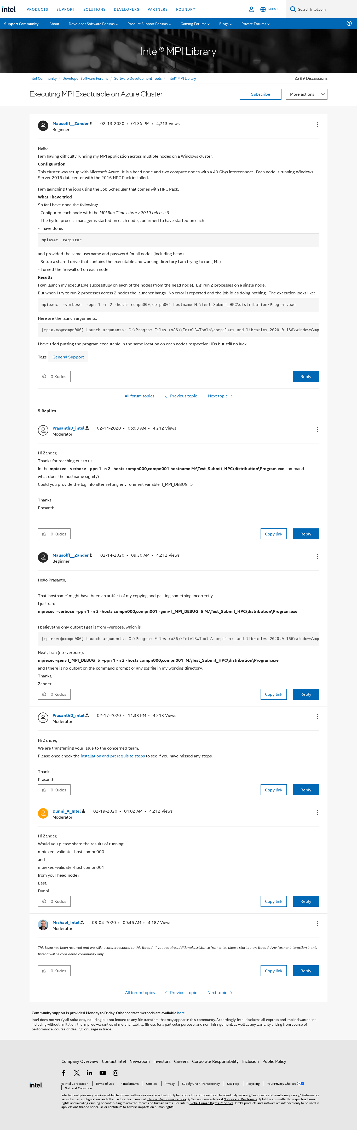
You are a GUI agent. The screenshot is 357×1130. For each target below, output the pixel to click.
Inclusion (250, 1061)
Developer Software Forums (85, 78)
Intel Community (43, 78)
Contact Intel (114, 1061)
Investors (161, 1061)
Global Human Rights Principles (211, 1102)
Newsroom (140, 1061)
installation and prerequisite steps (113, 756)
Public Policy (274, 1061)
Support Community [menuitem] (21, 23)
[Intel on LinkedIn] (89, 1073)
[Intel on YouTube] (102, 1073)
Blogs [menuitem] (224, 23)
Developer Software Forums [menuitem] (92, 23)
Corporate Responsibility (215, 1061)
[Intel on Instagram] (115, 1073)
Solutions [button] (94, 9)
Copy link (273, 534)
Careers (181, 1061)
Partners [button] (158, 9)
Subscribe (260, 94)
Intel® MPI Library (182, 78)
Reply (306, 376)
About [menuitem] (54, 23)
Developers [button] (126, 9)
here (181, 1012)
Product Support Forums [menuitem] (148, 23)
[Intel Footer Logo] (36, 1084)
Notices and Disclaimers (240, 1098)
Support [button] (65, 9)
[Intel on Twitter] (76, 1073)
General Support (68, 357)
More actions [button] (302, 94)
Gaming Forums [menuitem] (193, 23)
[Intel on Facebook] (63, 1073)
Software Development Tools (138, 78)
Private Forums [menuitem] (253, 23)
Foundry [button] (185, 9)
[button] (317, 124)
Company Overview (79, 1061)
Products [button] (37, 9)
